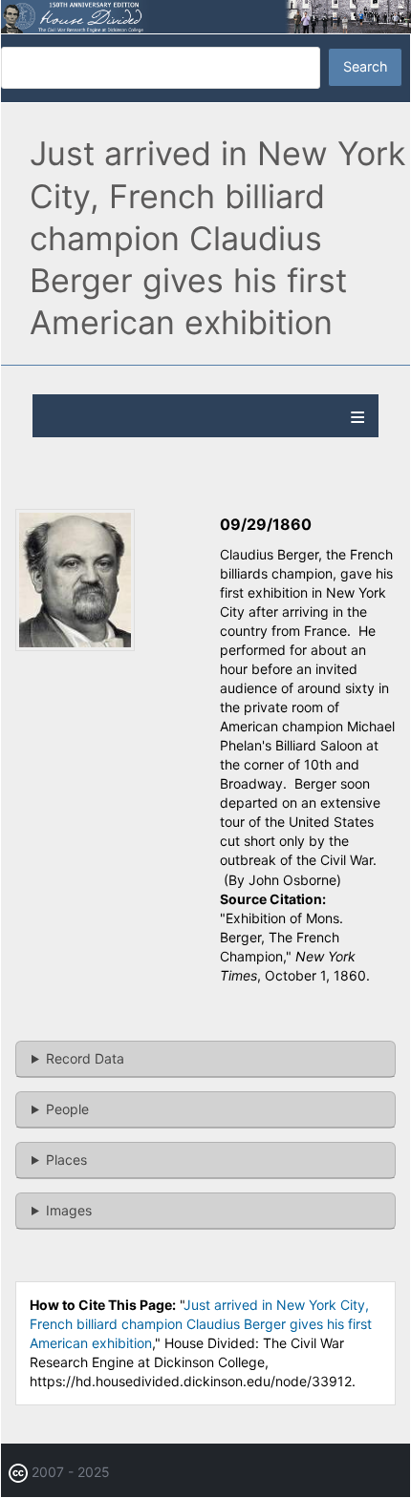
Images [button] (69, 1210)
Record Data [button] (85, 1058)
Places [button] (66, 1159)
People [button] (67, 1109)
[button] (75, 646)
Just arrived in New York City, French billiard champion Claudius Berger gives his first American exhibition (201, 1324)
